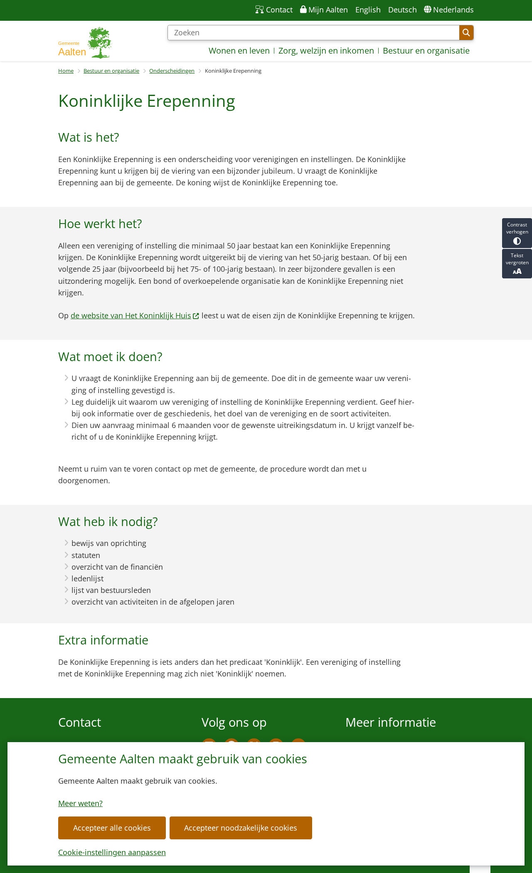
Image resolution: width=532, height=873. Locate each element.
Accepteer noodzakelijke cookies (240, 828)
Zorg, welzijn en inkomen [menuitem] (326, 50)
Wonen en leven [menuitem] (239, 50)
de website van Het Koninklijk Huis (131, 315)
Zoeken (466, 32)
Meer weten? (80, 803)
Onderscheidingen (172, 70)
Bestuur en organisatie (111, 70)
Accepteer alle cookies (112, 828)
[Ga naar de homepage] (85, 43)
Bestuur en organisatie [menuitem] (426, 50)
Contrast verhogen (517, 228)
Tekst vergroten (517, 259)
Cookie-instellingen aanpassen (112, 852)
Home (66, 70)
